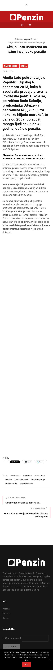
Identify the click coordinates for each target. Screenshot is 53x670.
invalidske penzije (38, 480)
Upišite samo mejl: (12, 638)
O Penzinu (7, 613)
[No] (49, 659)
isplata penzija (11, 484)
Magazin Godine (30, 39)
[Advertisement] (26, 346)
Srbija (24, 66)
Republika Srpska (26, 484)
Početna (18, 39)
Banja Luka (28, 476)
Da (26, 665)
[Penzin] (26, 17)
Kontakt (6, 618)
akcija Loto (16, 476)
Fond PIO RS (40, 476)
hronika (9, 480)
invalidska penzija (22, 480)
